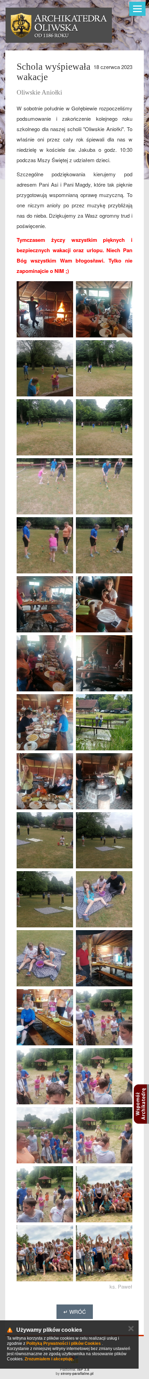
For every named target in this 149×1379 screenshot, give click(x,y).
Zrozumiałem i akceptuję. (49, 1359)
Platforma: (74, 1369)
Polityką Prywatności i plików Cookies (63, 1343)
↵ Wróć (74, 1311)
